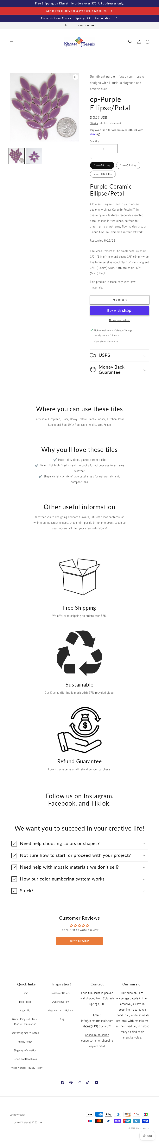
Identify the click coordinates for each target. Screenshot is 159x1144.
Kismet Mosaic (142, 1128)
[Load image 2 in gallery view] (34, 156)
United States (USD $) (25, 1122)
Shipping (94, 123)
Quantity (94, 141)
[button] (11, 41)
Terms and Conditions (25, 1059)
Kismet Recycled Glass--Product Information (25, 1021)
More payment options (119, 320)
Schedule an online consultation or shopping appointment (97, 1040)
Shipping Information (25, 1050)
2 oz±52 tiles (128, 165)
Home (25, 993)
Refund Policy (25, 1041)
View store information (106, 341)
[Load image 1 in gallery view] (16, 156)
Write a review (79, 941)
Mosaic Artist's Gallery (60, 1010)
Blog (62, 1019)
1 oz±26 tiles (102, 165)
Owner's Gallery (60, 1001)
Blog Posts (25, 1001)
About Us (25, 1010)
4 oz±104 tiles (103, 174)
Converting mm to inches (25, 1033)
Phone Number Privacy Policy (26, 1067)
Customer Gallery (60, 993)
